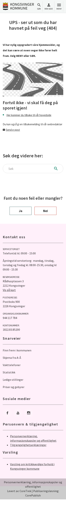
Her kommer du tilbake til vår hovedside (28, 115)
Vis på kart (9, 290)
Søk (39, 8)
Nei (45, 211)
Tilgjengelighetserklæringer (28, 445)
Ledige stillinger (13, 379)
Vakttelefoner (12, 365)
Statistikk (9, 372)
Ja (20, 211)
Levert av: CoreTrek (19, 491)
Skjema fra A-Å (12, 357)
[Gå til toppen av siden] (59, 510)
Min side (49, 8)
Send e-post (13, 129)
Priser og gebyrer (13, 387)
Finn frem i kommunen (17, 350)
